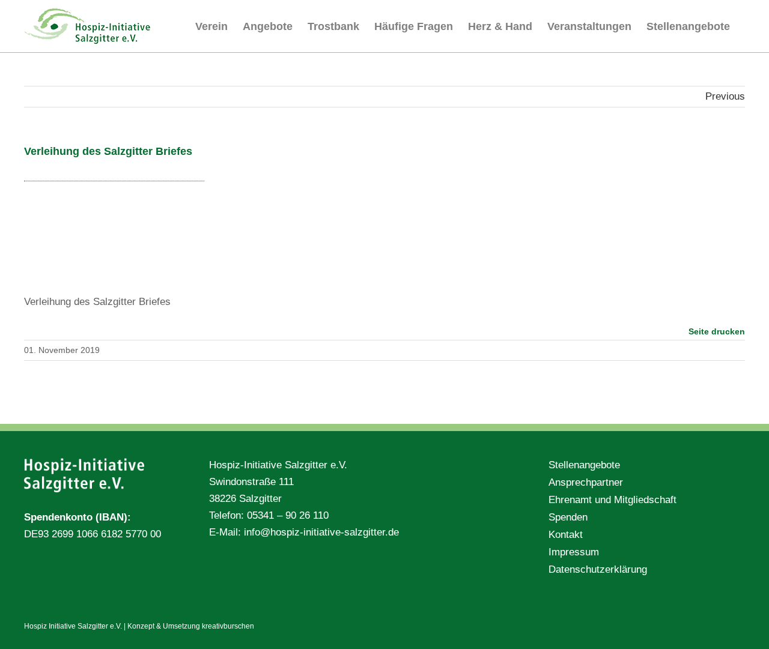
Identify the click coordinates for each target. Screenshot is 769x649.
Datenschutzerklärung (598, 569)
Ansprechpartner (586, 482)
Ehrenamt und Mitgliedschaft (612, 500)
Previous (725, 96)
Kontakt (566, 534)
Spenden (568, 517)
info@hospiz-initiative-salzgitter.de (321, 532)
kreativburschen (228, 626)
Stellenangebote (584, 465)
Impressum (574, 552)
